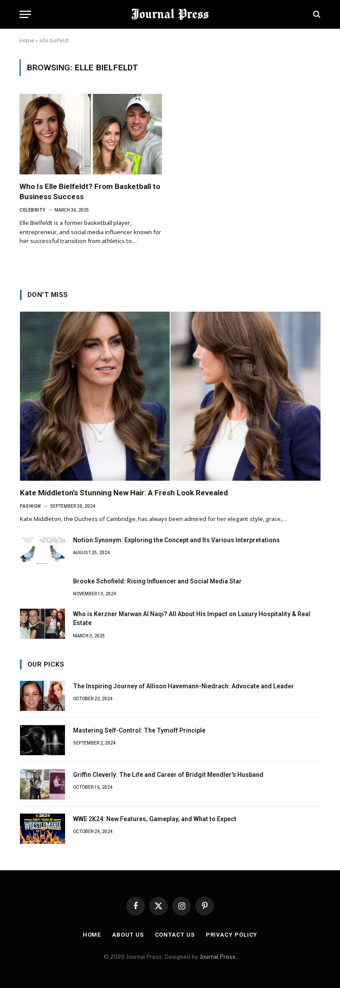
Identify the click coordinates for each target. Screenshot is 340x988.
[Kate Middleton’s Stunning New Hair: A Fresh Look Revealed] (170, 396)
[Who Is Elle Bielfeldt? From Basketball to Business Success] (90, 134)
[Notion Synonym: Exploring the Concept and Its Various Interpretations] (42, 550)
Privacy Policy (232, 934)
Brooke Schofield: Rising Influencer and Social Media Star (157, 581)
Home (26, 41)
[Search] (316, 14)
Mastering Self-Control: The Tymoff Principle (139, 730)
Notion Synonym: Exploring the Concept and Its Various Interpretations (176, 540)
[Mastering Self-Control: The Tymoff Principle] (42, 740)
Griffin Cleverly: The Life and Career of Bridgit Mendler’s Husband (168, 774)
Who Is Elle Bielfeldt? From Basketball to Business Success (89, 191)
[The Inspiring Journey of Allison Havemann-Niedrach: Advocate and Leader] (42, 696)
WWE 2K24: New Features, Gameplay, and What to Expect (154, 818)
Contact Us (175, 934)
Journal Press (218, 956)
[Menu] (25, 14)
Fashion (30, 506)
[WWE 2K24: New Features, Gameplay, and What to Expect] (42, 829)
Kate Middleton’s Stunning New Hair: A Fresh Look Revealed (124, 492)
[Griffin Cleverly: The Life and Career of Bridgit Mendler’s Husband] (42, 784)
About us (127, 934)
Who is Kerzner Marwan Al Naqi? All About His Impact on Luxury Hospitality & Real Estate (191, 618)
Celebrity (32, 210)
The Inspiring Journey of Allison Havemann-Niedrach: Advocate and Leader (183, 686)
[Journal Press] (170, 14)
